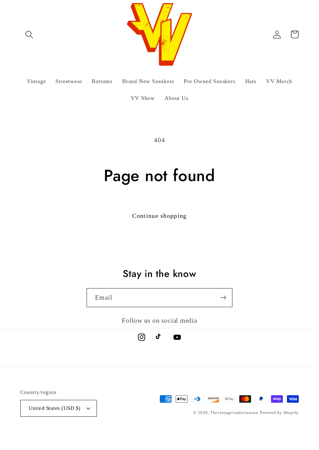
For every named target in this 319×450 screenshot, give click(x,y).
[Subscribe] (223, 297)
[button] (29, 34)
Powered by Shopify (279, 412)
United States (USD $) (55, 408)
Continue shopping (159, 216)
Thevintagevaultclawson (234, 412)
